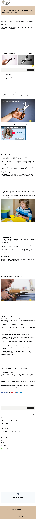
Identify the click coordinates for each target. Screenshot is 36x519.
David (4, 12)
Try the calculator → (30, 70)
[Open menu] (34, 3)
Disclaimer (3, 444)
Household (18, 8)
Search (2, 412)
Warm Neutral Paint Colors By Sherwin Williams (12, 431)
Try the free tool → (30, 408)
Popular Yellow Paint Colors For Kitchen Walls (11, 426)
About (2, 440)
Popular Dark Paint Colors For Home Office (11, 423)
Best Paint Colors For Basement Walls (10, 420)
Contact (2, 442)
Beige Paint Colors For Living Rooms (9, 428)
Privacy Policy (4, 445)
